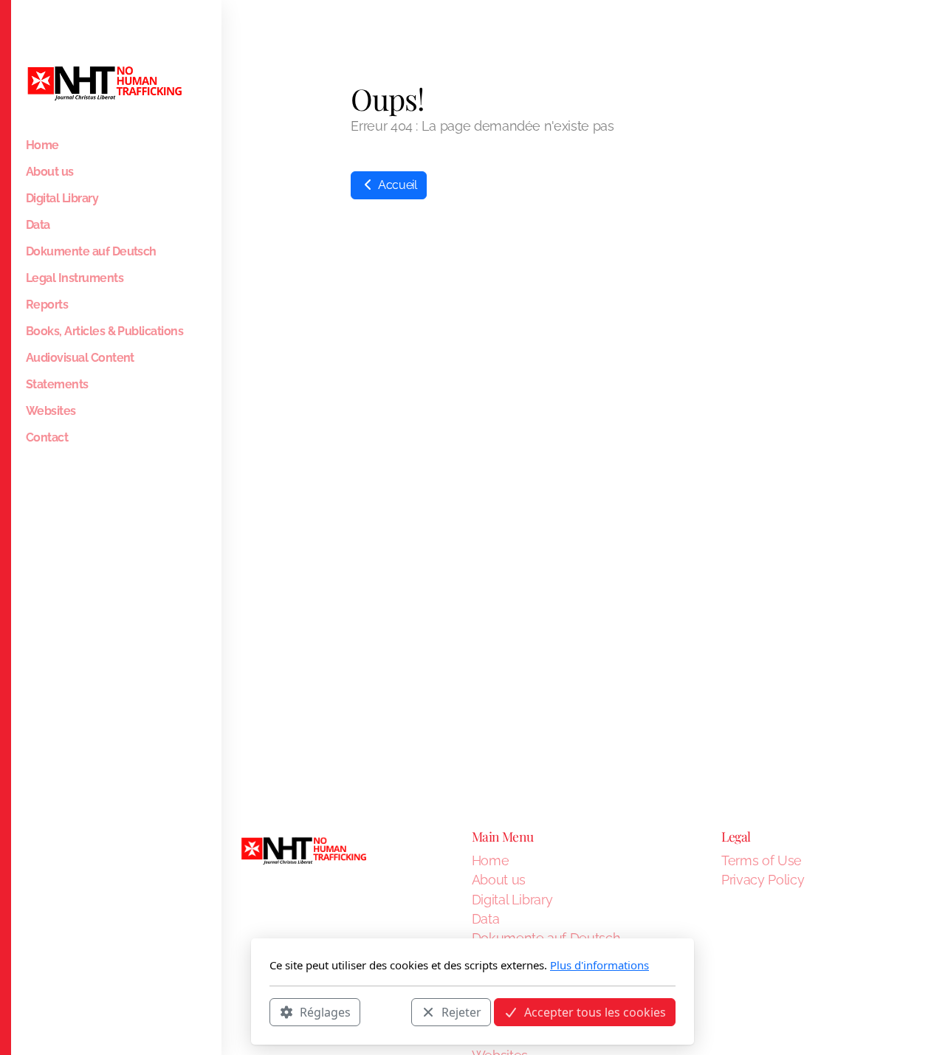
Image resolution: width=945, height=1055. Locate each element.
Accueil (395, 185)
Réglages (325, 1011)
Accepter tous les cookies (595, 1011)
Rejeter (461, 1011)
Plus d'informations (599, 965)
